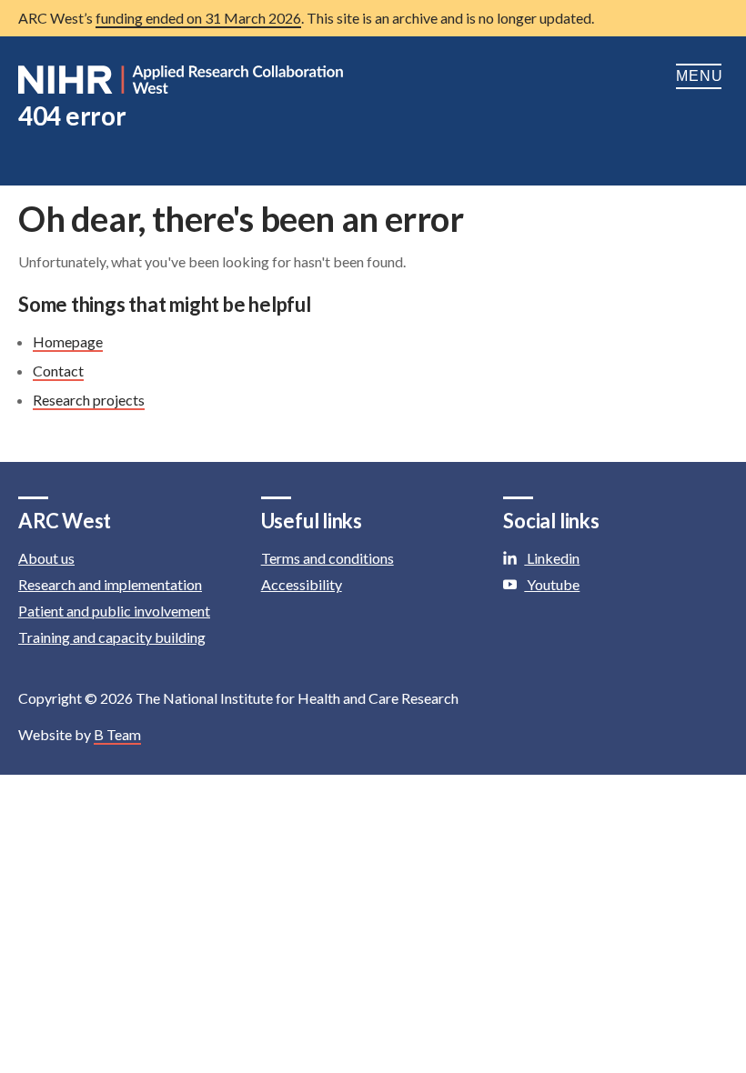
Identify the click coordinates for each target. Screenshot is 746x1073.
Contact (58, 370)
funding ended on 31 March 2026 (198, 17)
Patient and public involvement (114, 610)
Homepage (68, 341)
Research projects (89, 399)
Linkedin (552, 558)
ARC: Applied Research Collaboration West (182, 80)
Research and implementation (110, 584)
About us (46, 558)
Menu (702, 76)
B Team (117, 734)
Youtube (552, 584)
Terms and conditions (327, 558)
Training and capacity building (112, 637)
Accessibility (301, 584)
